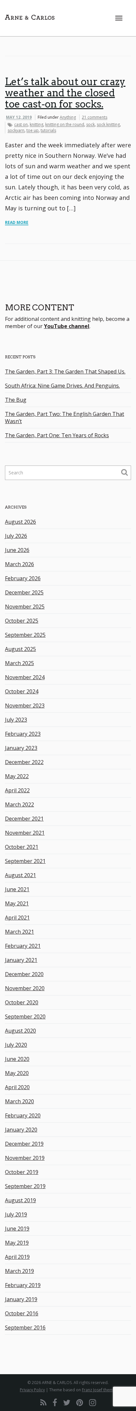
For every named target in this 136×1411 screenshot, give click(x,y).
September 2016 (25, 1327)
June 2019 (17, 1228)
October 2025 (21, 620)
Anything (68, 117)
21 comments (94, 117)
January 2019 (21, 1299)
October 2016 (21, 1313)
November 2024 (25, 677)
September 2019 (25, 1186)
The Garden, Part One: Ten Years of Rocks (57, 435)
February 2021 (23, 945)
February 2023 (23, 733)
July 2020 (16, 1044)
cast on (21, 124)
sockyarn (16, 130)
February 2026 (23, 578)
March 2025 (19, 663)
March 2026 (19, 564)
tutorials (48, 130)
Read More (16, 222)
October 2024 (21, 691)
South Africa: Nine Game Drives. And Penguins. (62, 385)
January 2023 (21, 748)
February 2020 (23, 1115)
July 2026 (16, 535)
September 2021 (25, 861)
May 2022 (17, 776)
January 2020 (21, 1129)
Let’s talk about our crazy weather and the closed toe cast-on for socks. (65, 93)
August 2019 (20, 1200)
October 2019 (21, 1172)
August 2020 (20, 1030)
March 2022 (19, 804)
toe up (32, 130)
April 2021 (17, 917)
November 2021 (25, 832)
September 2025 (25, 634)
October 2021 (21, 846)
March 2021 (19, 931)
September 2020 (25, 1016)
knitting (36, 124)
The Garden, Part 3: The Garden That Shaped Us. (65, 371)
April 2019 (17, 1256)
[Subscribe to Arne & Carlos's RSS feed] (43, 1402)
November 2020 (25, 988)
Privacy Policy (32, 1390)
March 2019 (19, 1271)
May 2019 (17, 1242)
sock (90, 124)
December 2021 (24, 818)
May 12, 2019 (19, 117)
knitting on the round (64, 124)
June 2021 (17, 889)
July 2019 (16, 1214)
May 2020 (17, 1073)
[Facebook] (54, 1402)
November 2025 (25, 606)
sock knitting (108, 124)
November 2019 (25, 1157)
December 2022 (24, 762)
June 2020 (17, 1059)
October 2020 (21, 1002)
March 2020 (19, 1101)
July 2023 (16, 719)
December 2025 (24, 592)
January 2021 (21, 960)
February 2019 (23, 1285)
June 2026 (17, 550)
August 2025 (20, 649)
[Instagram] (92, 1402)
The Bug (15, 399)
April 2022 (17, 790)
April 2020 (17, 1087)
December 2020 (24, 974)
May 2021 (17, 903)
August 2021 (20, 875)
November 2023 (25, 705)
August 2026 (20, 521)
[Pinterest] (79, 1402)
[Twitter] (66, 1402)
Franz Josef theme (98, 1390)
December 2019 (24, 1143)
